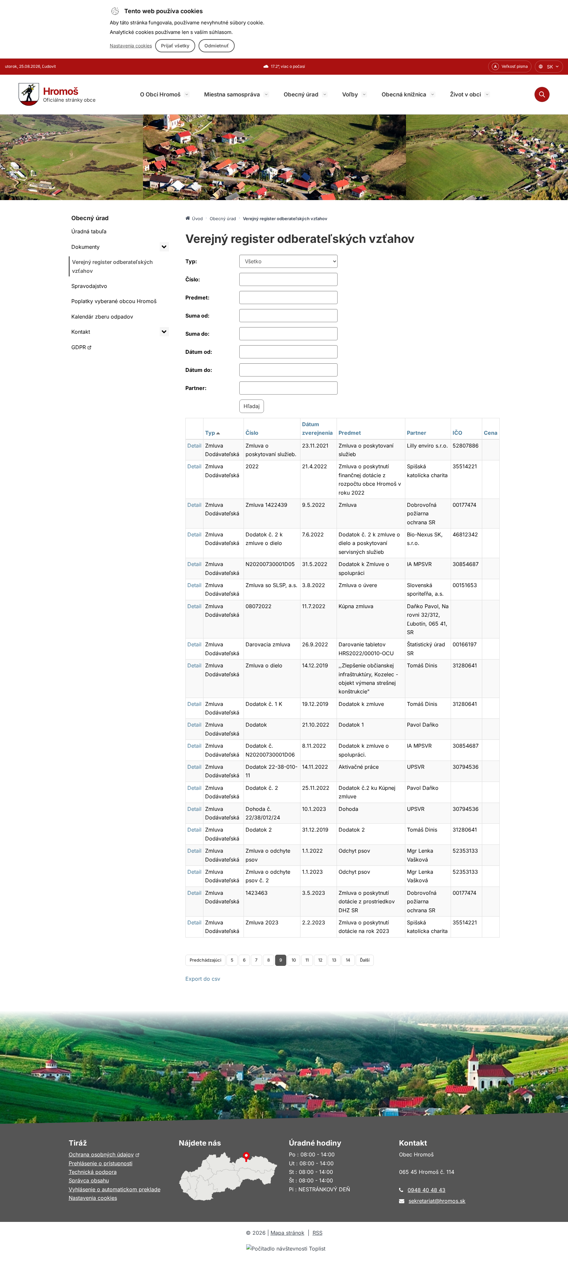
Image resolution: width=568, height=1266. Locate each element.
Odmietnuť (216, 45)
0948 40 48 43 (426, 1190)
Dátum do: (198, 370)
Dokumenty (85, 247)
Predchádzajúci (205, 960)
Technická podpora (93, 1172)
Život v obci (465, 94)
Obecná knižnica (404, 94)
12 (320, 960)
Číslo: (192, 279)
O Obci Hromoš (160, 94)
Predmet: (197, 297)
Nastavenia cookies (131, 45)
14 (348, 960)
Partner (416, 432)
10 (294, 960)
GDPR (87, 349)
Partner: (195, 388)
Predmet (350, 432)
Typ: (191, 261)
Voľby (350, 94)
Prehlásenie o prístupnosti (100, 1163)
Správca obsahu (89, 1180)
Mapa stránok (287, 1232)
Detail (194, 445)
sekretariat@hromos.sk (437, 1201)
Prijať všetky (175, 45)
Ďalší (364, 960)
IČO (457, 432)
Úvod (197, 218)
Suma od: (197, 315)
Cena (490, 432)
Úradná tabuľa (88, 231)
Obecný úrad (301, 94)
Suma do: (197, 333)
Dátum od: (198, 352)
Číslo (252, 432)
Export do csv (202, 978)
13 (334, 960)
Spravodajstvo (89, 286)
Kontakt (80, 331)
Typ (210, 432)
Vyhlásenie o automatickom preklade (114, 1189)
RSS (317, 1232)
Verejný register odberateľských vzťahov (112, 266)
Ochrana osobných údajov (104, 1154)
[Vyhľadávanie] (542, 94)
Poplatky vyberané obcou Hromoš (113, 301)
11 (307, 960)
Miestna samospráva (232, 94)
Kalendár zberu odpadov (102, 316)
